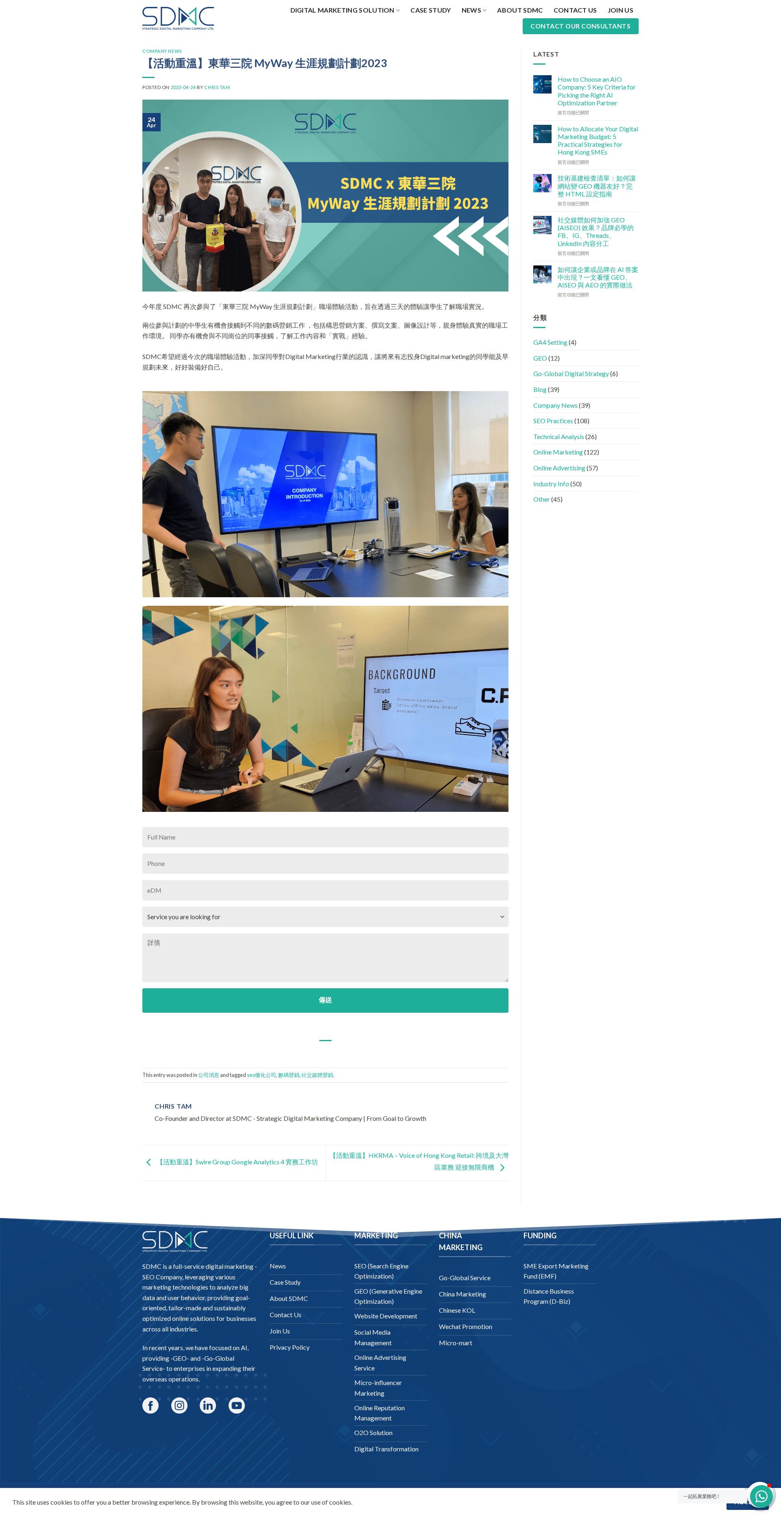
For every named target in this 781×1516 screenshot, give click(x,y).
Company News (162, 51)
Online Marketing (558, 452)
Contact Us (575, 10)
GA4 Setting (550, 342)
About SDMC (520, 10)
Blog (540, 389)
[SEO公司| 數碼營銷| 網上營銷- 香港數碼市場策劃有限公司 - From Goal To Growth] (178, 18)
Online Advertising (559, 468)
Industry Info (551, 483)
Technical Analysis (558, 436)
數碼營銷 (288, 1075)
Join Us (620, 10)
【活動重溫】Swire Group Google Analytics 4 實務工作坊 (236, 1162)
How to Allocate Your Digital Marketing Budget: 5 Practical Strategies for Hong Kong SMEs (598, 140)
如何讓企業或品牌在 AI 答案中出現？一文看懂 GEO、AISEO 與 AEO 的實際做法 (598, 277)
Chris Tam (217, 87)
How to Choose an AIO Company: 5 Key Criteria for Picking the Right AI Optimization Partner (597, 91)
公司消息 (208, 1075)
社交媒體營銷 (317, 1075)
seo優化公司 (261, 1075)
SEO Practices (553, 420)
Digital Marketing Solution (342, 10)
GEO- (181, 1358)
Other (541, 499)
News (471, 10)
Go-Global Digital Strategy (571, 373)
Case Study (430, 10)
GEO (540, 358)
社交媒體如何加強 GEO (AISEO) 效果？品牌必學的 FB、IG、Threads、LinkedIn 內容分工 (596, 231)
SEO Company (162, 1277)
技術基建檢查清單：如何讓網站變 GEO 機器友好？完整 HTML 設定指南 (597, 185)
